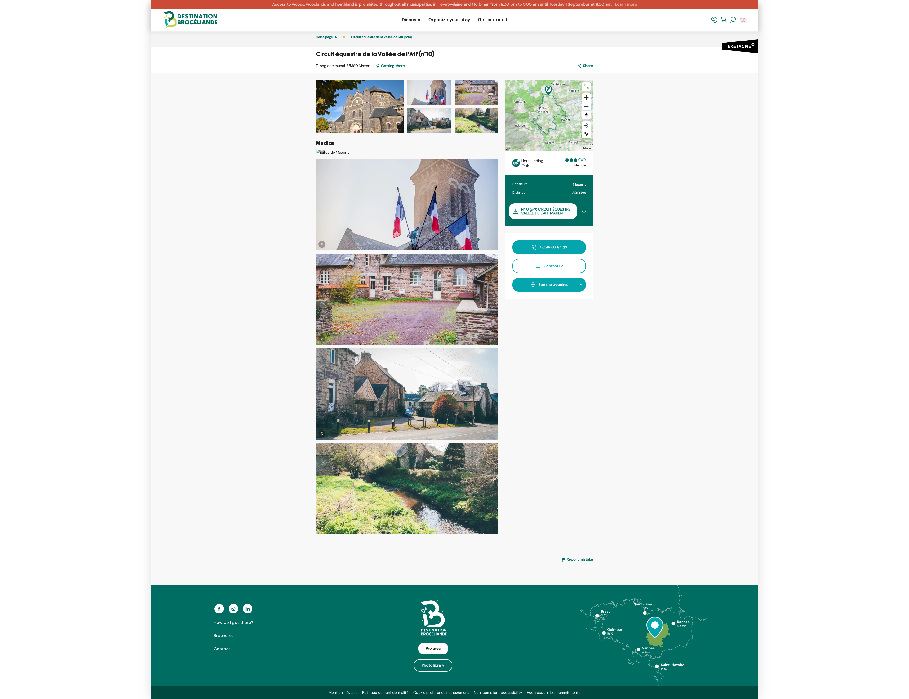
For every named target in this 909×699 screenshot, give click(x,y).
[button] (733, 20)
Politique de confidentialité (385, 692)
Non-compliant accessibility (498, 692)
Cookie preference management (441, 692)
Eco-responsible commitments (553, 692)
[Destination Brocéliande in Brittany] (186, 20)
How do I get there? (233, 622)
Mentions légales (343, 692)
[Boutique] (723, 21)
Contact (222, 649)
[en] (744, 20)
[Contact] (714, 21)
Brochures (224, 635)
